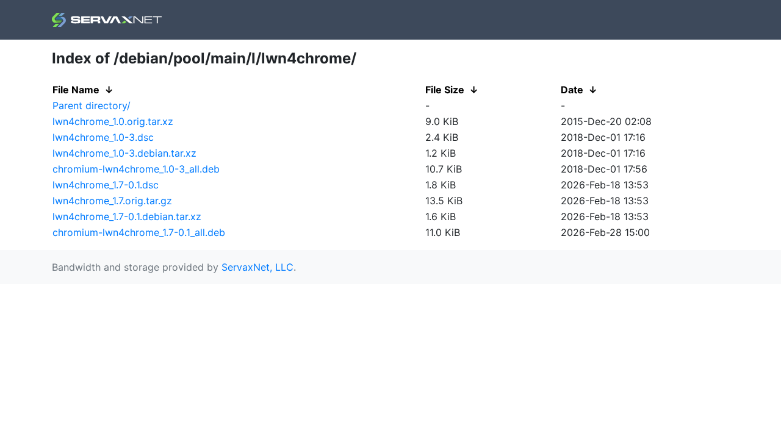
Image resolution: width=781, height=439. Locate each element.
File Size (444, 90)
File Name (75, 90)
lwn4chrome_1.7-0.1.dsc (105, 185)
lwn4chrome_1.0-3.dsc (103, 137)
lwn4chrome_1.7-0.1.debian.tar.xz (126, 216)
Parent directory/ (91, 105)
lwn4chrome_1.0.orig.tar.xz (112, 121)
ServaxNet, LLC (257, 267)
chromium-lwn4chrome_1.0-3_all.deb (136, 169)
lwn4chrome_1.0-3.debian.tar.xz (124, 153)
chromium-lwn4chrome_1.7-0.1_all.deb (138, 232)
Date (572, 90)
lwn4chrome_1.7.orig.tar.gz (112, 201)
